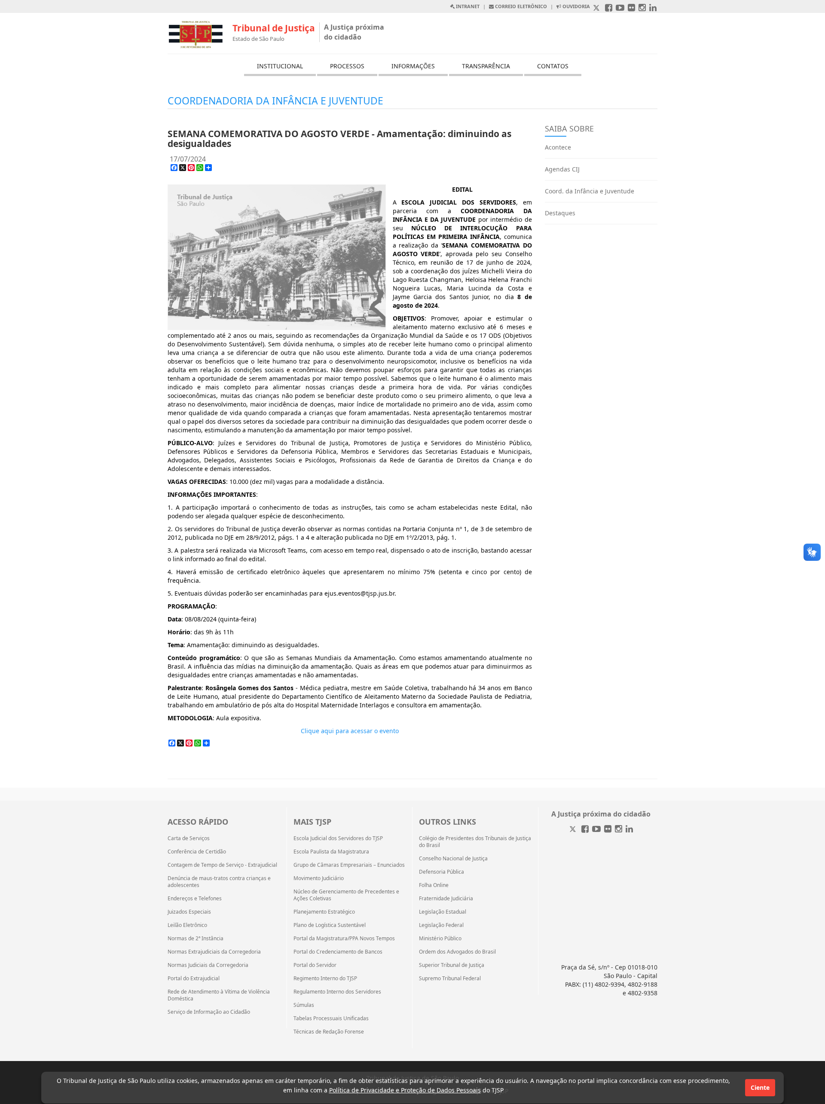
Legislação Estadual (442, 911)
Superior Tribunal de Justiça (451, 965)
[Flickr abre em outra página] (631, 8)
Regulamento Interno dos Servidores (337, 991)
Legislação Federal (441, 925)
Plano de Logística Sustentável (329, 925)
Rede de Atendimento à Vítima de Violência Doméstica (219, 995)
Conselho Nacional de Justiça (453, 858)
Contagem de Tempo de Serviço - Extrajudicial (222, 865)
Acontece (558, 147)
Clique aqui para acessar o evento (350, 731)
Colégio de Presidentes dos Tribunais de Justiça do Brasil (475, 842)
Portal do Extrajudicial (194, 978)
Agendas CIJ (562, 169)
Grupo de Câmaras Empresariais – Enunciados (349, 865)
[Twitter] (573, 830)
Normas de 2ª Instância (195, 938)
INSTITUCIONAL (280, 66)
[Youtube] (596, 830)
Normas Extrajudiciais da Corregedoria (214, 951)
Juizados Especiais (189, 911)
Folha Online (434, 885)
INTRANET (467, 6)
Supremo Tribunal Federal (450, 978)
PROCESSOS (347, 66)
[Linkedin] (629, 830)
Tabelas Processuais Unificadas (331, 1018)
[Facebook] (585, 830)
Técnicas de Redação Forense (328, 1031)
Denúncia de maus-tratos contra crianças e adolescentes (219, 882)
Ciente (760, 1087)
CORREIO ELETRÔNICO (520, 6)
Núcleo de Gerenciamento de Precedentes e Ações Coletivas (346, 895)
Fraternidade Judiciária (446, 898)
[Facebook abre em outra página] (608, 8)
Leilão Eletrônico (187, 925)
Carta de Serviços (189, 838)
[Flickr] (607, 830)
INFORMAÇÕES (413, 66)
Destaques (560, 213)
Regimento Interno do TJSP (325, 978)
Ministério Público (440, 938)
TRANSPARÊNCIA (486, 66)
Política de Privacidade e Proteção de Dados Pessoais (405, 1090)
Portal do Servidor (314, 965)
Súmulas (303, 1005)
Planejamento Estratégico (324, 911)
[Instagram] (618, 830)
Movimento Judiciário (318, 878)
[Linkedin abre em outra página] (652, 8)
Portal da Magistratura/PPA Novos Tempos (344, 938)
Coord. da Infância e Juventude (589, 191)
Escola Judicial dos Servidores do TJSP (338, 838)
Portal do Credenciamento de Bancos (337, 951)
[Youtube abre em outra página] (620, 8)
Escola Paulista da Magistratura (331, 851)
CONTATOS (552, 66)
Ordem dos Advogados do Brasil (457, 951)
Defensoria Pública (441, 872)
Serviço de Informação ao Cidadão (209, 1012)
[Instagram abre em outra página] (642, 8)
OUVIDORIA (575, 6)
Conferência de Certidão (197, 851)
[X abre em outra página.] (597, 8)
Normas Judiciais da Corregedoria (208, 965)
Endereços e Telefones (195, 898)
